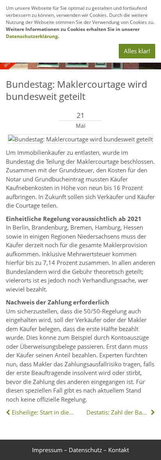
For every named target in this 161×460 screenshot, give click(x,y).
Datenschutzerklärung (32, 36)
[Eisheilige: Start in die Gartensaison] (9, 412)
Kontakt (118, 450)
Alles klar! (137, 51)
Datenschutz (85, 450)
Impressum (47, 450)
